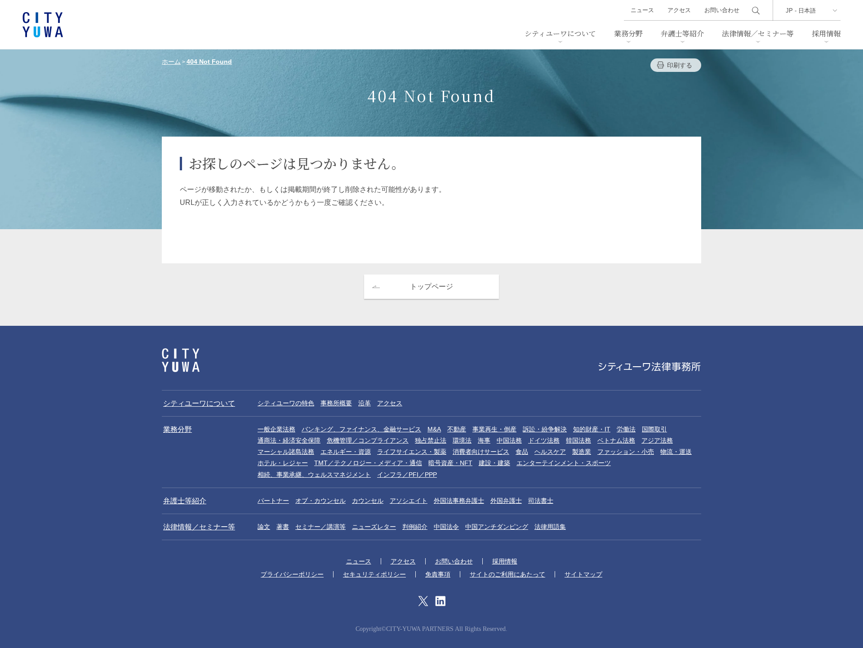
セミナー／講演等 (320, 526)
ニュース (642, 10)
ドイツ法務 (544, 440)
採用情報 (826, 33)
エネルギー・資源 (345, 451)
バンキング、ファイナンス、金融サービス (361, 429)
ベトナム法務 (616, 440)
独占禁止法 (430, 440)
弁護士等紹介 (682, 33)
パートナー (273, 500)
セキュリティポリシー (374, 574)
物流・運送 (676, 451)
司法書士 (540, 500)
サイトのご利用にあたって (507, 574)
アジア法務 (657, 440)
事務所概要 (336, 403)
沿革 (364, 403)
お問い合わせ (721, 10)
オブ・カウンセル (320, 500)
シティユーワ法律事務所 (181, 360)
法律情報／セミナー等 (758, 33)
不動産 (456, 429)
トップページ (431, 286)
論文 (264, 526)
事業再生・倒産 (494, 429)
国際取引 (654, 429)
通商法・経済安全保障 (289, 440)
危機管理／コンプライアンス (368, 440)
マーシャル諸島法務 (286, 451)
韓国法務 (578, 440)
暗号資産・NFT (450, 462)
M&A (434, 429)
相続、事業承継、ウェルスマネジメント (314, 474)
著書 (282, 526)
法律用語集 (550, 526)
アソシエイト (408, 500)
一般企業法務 (276, 429)
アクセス (679, 10)
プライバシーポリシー (292, 574)
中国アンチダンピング (496, 526)
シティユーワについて (560, 33)
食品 (522, 451)
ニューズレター (374, 526)
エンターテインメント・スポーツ (563, 462)
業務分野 (628, 33)
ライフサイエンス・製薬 (411, 451)
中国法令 (446, 526)
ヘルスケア (550, 451)
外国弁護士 (506, 500)
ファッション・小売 (625, 451)
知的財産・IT (591, 429)
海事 (484, 440)
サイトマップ (583, 574)
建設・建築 (494, 462)
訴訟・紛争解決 (545, 429)
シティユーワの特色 (286, 403)
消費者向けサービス (481, 451)
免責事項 (437, 574)
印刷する (679, 65)
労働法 (626, 429)
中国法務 (509, 440)
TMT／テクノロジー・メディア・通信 (368, 462)
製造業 (581, 451)
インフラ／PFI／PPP (407, 474)
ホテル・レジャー (283, 462)
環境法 (462, 440)
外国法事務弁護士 (459, 500)
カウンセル (367, 500)
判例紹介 (414, 526)
